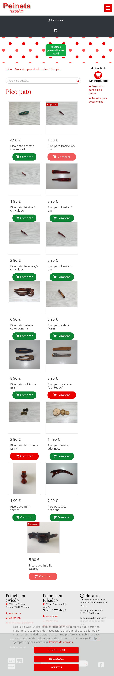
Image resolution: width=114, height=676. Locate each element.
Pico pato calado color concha (21, 326)
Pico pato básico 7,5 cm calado (24, 267)
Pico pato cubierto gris (23, 385)
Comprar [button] (63, 395)
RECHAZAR (56, 658)
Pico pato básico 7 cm (60, 208)
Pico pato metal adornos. (58, 447)
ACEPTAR (56, 667)
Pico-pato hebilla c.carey (40, 567)
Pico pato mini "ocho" (20, 508)
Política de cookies (61, 642)
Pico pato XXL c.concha (57, 508)
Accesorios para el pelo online (96, 90)
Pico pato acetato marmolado (22, 147)
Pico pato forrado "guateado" (60, 385)
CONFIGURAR (56, 650)
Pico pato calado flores (59, 326)
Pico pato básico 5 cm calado (22, 208)
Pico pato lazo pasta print (24, 447)
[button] (56, 20)
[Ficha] (24, 117)
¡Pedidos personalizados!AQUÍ (55, 50)
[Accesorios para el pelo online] (90, 86)
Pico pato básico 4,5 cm (61, 147)
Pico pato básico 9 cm (60, 267)
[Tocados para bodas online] (90, 98)
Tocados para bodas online (98, 100)
